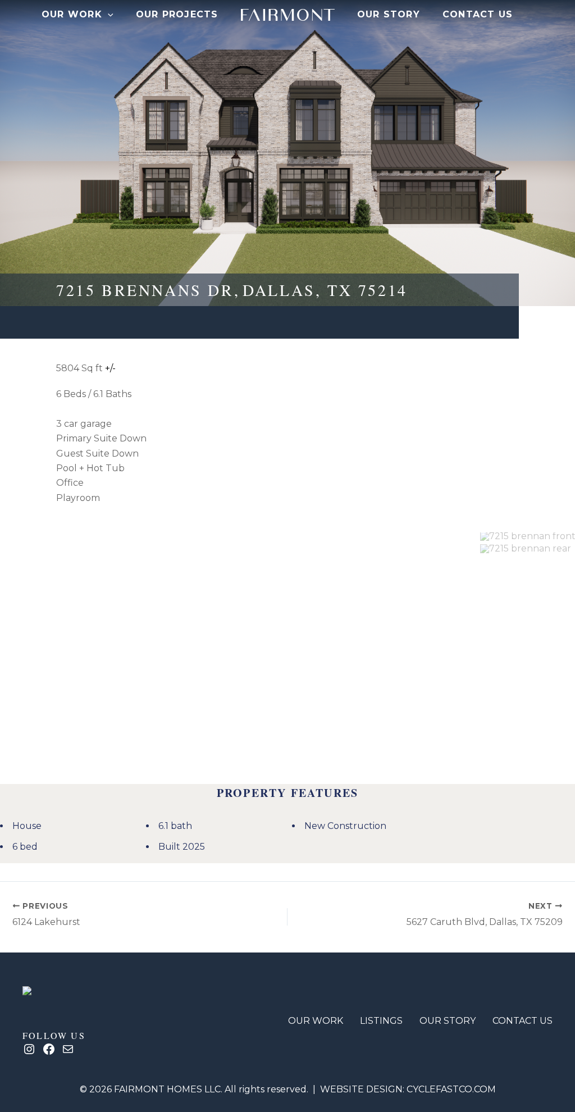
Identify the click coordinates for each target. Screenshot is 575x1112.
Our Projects (177, 14)
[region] (315, 647)
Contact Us (477, 14)
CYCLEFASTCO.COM (451, 1089)
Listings (381, 1020)
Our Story (388, 14)
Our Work (72, 14)
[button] (107, 15)
